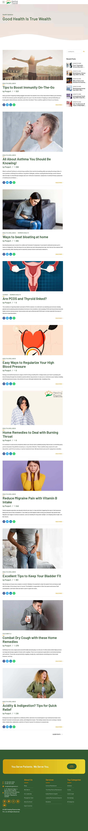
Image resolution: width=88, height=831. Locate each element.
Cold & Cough (70, 793)
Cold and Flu (7, 633)
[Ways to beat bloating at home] (33, 209)
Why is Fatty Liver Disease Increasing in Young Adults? (79, 82)
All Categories (70, 801)
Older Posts (56, 734)
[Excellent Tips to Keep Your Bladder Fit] (33, 548)
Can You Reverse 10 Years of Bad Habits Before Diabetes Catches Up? (79, 106)
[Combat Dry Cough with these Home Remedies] (33, 615)
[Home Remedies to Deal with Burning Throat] (33, 408)
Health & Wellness (9, 83)
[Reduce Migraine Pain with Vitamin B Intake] (33, 476)
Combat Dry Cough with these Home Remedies (30, 640)
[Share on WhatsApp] (14, 104)
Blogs (25, 785)
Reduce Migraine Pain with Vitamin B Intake (30, 500)
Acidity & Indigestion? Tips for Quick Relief (30, 707)
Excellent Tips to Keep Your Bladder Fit (32, 576)
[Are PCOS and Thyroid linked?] (33, 276)
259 (17, 167)
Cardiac (69, 789)
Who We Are (27, 789)
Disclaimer (48, 801)
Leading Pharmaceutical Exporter (54, 798)
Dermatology (70, 798)
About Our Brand (28, 801)
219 (17, 713)
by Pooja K (7, 91)
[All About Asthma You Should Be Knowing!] (33, 132)
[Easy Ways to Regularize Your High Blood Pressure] (33, 340)
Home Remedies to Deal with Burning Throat (30, 434)
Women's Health (23, 233)
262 (17, 241)
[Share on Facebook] (4, 104)
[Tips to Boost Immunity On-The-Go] (33, 65)
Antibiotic (69, 785)
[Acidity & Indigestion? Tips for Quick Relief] (33, 683)
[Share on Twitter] (7, 104)
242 (17, 506)
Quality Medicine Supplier (52, 793)
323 (17, 91)
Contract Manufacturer (51, 785)
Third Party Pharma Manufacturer (54, 789)
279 (17, 645)
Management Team (28, 798)
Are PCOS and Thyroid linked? (25, 298)
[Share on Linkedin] (10, 104)
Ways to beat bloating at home (25, 237)
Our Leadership (28, 793)
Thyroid (5, 294)
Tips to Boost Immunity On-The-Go (28, 87)
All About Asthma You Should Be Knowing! (27, 161)
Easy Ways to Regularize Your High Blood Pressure (28, 364)
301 (17, 580)
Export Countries (28, 806)
